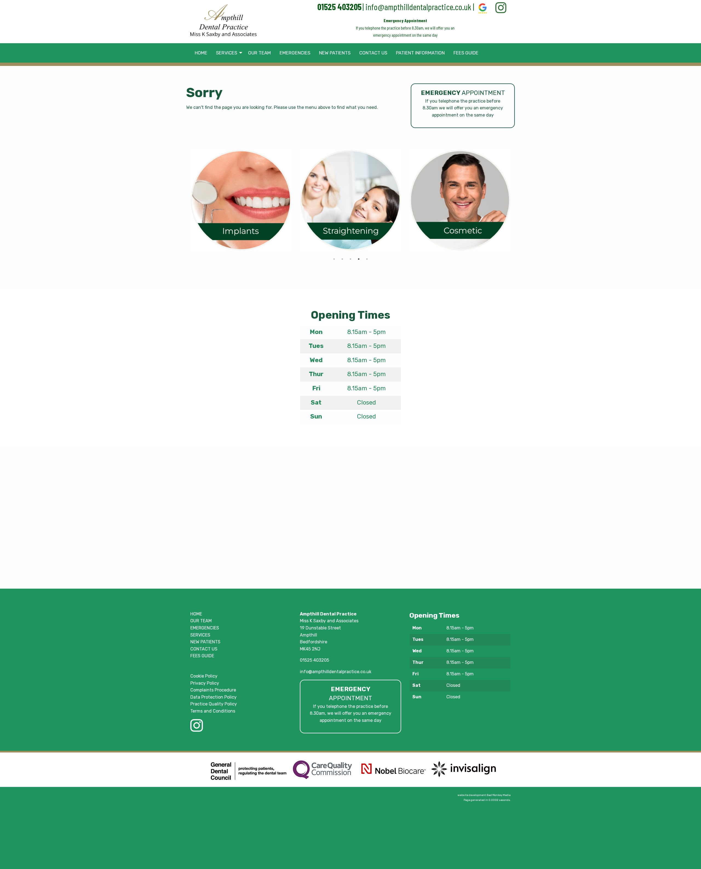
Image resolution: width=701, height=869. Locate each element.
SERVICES (200, 635)
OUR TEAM (201, 620)
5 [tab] (367, 259)
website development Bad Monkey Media (484, 795)
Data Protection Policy (213, 697)
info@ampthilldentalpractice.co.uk (418, 6)
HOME (196, 614)
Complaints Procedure (213, 690)
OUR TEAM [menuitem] (259, 53)
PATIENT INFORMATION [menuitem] (420, 53)
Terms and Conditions (212, 711)
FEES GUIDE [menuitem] (465, 53)
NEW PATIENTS (205, 641)
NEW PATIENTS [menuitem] (334, 53)
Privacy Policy (204, 683)
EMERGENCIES (204, 627)
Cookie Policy (203, 676)
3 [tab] (350, 259)
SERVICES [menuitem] (226, 53)
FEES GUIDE (202, 655)
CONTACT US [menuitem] (373, 53)
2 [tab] (342, 259)
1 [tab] (334, 259)
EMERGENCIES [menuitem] (295, 53)
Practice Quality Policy (213, 704)
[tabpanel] (241, 200)
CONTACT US (203, 649)
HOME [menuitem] (201, 53)
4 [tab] (358, 259)
